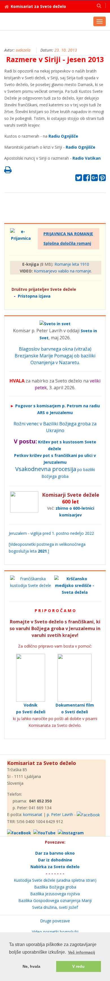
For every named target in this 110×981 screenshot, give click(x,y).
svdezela (23, 50)
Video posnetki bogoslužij (55, 931)
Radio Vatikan (86, 158)
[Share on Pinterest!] (102, 179)
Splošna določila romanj (67, 243)
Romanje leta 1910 (71, 264)
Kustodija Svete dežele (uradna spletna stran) (55, 880)
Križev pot (48, 442)
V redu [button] (78, 966)
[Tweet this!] (78, 179)
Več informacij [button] (81, 952)
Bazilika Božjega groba (55, 887)
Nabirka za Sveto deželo (55, 866)
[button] (99, 5)
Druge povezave (55, 920)
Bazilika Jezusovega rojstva (55, 893)
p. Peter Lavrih (60, 814)
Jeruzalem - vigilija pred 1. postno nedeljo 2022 (51, 533)
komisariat (32, 814)
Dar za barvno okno (55, 853)
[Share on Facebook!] (86, 179)
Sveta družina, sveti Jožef (55, 907)
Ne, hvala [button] (31, 966)
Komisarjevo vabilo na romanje (62, 271)
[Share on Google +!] (94, 179)
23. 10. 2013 (65, 50)
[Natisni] (8, 171)
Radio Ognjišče (80, 147)
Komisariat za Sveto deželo (38, 6)
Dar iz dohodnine (55, 860)
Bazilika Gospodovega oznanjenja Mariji (55, 900)
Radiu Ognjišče (63, 136)
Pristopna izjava (34, 296)
